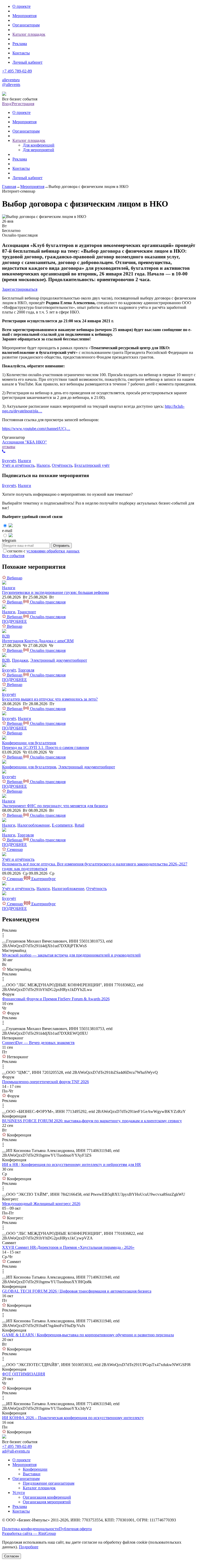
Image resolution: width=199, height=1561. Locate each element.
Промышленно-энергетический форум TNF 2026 (45, 1081)
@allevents (11, 84)
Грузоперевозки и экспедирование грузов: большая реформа (55, 592)
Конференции (35, 1469)
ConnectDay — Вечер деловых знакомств (38, 1042)
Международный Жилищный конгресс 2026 (41, 1203)
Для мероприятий (38, 150)
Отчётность (62, 465)
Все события (13, 555)
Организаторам (26, 25)
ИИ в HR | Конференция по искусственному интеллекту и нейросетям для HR (71, 1164)
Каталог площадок (28, 34)
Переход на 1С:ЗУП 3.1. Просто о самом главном (45, 747)
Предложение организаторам (48, 1483)
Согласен (11, 1556)
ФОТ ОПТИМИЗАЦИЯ (23, 1374)
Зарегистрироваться (19, 289)
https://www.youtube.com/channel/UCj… (36, 428)
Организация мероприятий (47, 1502)
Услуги (18, 1492)
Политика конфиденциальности (30, 1529)
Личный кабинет (27, 62)
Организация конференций (47, 1497)
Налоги (24, 460)
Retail (79, 825)
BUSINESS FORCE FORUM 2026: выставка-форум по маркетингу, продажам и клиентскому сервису (92, 1121)
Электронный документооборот (58, 660)
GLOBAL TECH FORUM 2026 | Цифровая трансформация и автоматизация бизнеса (76, 1291)
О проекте (21, 6)
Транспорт (26, 612)
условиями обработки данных (53, 551)
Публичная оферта (75, 1529)
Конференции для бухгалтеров (29, 743)
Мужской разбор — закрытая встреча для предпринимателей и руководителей (71, 955)
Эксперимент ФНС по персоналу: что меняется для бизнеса (55, 806)
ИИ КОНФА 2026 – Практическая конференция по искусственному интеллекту (73, 1418)
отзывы (8, 446)
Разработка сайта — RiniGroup (29, 1533)
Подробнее (28, 1547)
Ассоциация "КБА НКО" (24, 442)
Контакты (21, 53)
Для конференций (38, 145)
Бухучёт (9, 460)
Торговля (26, 670)
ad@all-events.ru (16, 1451)
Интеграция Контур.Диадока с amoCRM (38, 641)
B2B (6, 636)
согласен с (43, 551)
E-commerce (62, 825)
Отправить (61, 546)
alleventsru (11, 80)
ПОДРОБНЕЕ (14, 621)
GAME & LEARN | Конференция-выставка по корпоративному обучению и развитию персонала (88, 1335)
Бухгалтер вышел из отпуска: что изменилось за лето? (50, 699)
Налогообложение (33, 825)
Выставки (31, 1474)
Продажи (20, 660)
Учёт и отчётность (18, 465)
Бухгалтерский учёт (92, 465)
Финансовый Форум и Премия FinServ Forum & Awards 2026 (56, 999)
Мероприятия (24, 15)
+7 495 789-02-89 (17, 71)
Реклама (19, 43)
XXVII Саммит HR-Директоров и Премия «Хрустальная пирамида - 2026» (68, 1247)
